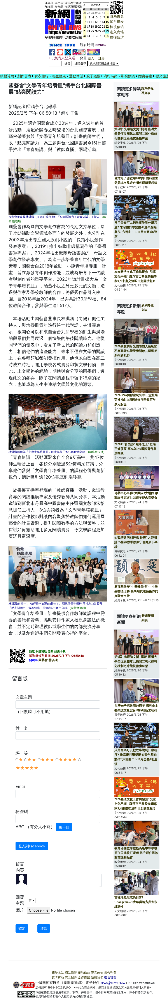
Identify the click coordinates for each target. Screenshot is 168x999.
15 (107, 22)
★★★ (47, 759)
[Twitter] (68, 51)
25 (92, 31)
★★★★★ (27, 768)
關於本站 (58, 972)
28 (92, 12)
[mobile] (79, 51)
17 (88, 26)
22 (107, 26)
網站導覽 (71, 972)
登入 (91, 58)
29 (96, 12)
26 (96, 31)
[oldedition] (93, 51)
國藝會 (43, 660)
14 (103, 22)
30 (99, 12)
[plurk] (60, 51)
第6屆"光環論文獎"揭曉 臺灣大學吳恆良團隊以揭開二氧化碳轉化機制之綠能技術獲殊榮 (135, 134)
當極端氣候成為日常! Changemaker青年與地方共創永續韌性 (136, 902)
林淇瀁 (53, 660)
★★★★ (67, 759)
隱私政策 (97, 972)
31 (103, 12)
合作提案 (84, 977)
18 (92, 26)
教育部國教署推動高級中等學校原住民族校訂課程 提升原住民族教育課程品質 (136, 853)
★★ (31, 759)
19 (96, 26)
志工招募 (71, 977)
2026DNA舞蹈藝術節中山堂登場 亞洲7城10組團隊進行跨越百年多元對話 (136, 400)
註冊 (101, 58)
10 (88, 22)
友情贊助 (58, 977)
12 (96, 22)
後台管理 (110, 977)
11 (92, 22)
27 (88, 12)
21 (103, 26)
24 (88, 31)
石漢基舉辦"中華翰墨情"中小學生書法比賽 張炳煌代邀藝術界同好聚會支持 (136, 591)
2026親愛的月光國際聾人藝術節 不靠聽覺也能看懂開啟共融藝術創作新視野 (135, 351)
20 (99, 26)
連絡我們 (97, 977)
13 (99, 22)
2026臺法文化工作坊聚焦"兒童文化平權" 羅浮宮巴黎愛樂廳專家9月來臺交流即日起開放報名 (135, 276)
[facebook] (52, 51)
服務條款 (84, 972)
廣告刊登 (110, 972)
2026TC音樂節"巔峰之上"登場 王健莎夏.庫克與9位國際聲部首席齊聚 (135, 449)
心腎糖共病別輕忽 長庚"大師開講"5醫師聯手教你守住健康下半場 (136, 542)
